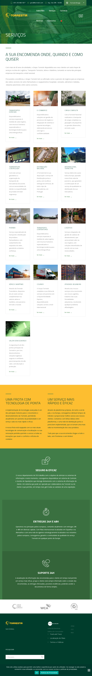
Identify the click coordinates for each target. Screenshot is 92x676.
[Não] (89, 670)
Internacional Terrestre (70, 168)
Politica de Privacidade (49, 673)
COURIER (40, 284)
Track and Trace (56, 634)
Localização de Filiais (57, 638)
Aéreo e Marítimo (16, 284)
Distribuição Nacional (42, 168)
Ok (37, 673)
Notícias (39, 20)
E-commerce (42, 110)
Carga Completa (71, 110)
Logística (68, 228)
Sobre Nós (40, 10)
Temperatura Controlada (14, 168)
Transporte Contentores (42, 229)
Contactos (51, 20)
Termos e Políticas (57, 642)
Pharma (12, 228)
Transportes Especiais (14, 111)
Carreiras (63, 10)
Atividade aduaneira (73, 284)
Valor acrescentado (17, 341)
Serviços (52, 10)
